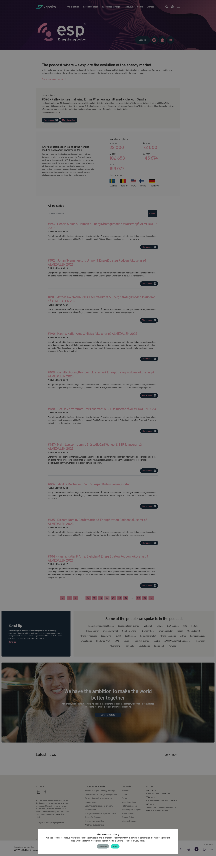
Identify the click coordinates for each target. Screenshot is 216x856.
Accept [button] (115, 846)
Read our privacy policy (134, 840)
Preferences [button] (103, 846)
